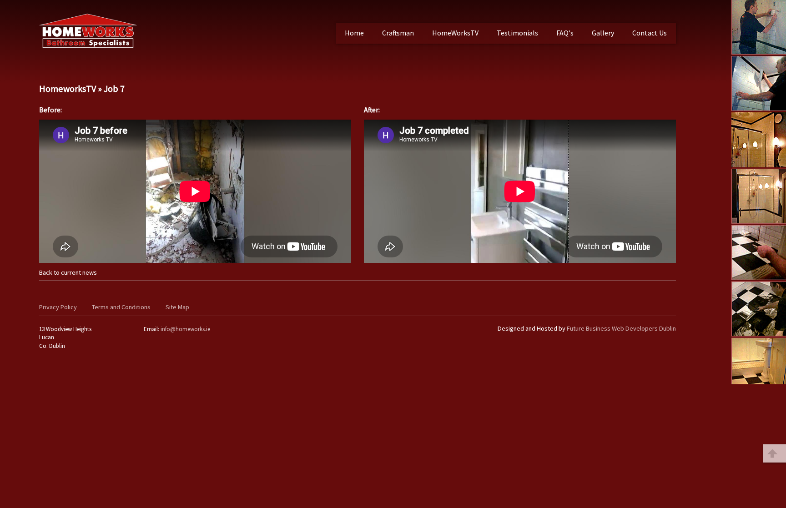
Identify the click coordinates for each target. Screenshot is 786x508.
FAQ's (565, 32)
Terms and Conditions (121, 307)
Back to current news (68, 272)
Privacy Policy (58, 307)
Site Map (177, 307)
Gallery (603, 32)
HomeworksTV (67, 89)
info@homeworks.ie (185, 329)
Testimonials (517, 32)
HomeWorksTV (455, 32)
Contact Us (649, 32)
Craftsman (398, 32)
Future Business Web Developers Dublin (621, 328)
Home (354, 32)
